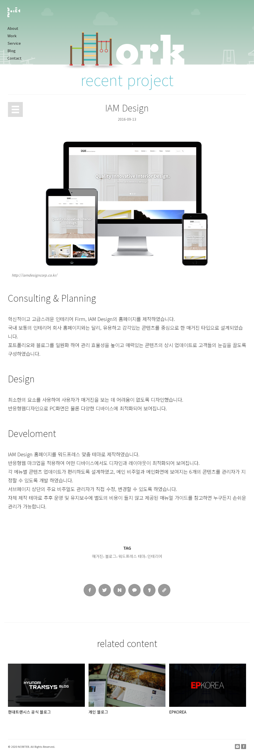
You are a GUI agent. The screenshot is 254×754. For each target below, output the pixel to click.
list (15, 109)
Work (12, 35)
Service (14, 43)
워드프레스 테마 (131, 556)
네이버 (119, 590)
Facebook (243, 746)
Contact (14, 58)
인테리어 (154, 556)
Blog (11, 50)
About (12, 28)
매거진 (97, 556)
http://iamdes (23, 275)
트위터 (104, 590)
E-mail (237, 746)
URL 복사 (164, 590)
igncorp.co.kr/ (45, 275)
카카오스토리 (149, 590)
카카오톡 (134, 590)
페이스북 (90, 590)
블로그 (110, 556)
